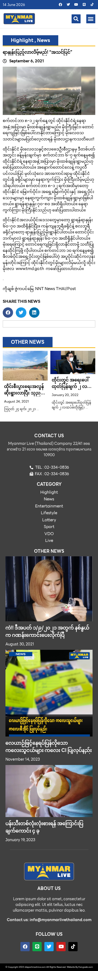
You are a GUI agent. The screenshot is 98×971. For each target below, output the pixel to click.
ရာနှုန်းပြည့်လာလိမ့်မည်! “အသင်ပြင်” (37, 52)
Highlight (22, 40)
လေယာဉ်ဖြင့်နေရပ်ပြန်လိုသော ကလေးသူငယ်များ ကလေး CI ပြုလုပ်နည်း (48, 746)
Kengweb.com (85, 967)
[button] (76, 18)
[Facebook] (60, 4)
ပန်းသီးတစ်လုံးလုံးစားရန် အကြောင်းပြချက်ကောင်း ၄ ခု (44, 827)
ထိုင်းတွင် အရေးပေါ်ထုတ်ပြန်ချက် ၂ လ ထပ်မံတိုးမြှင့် (70, 386)
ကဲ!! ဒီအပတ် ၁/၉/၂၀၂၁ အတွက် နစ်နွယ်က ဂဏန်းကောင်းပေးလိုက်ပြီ (47, 631)
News (43, 40)
